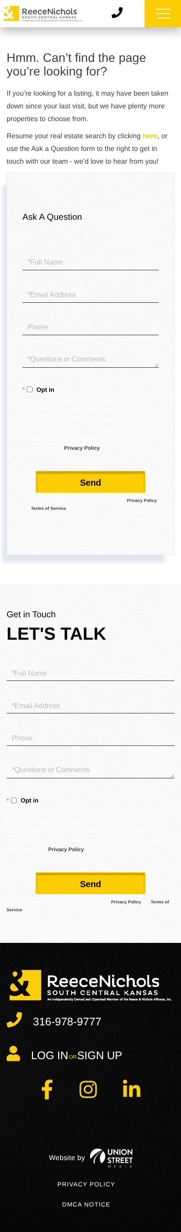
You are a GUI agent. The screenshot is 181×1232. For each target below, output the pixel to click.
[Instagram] (88, 1095)
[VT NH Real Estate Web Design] (90, 1158)
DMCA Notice (86, 1204)
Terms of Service (48, 508)
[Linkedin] (131, 1095)
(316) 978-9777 (120, 13)
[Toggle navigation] (163, 13)
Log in (50, 1055)
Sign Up (99, 1055)
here (149, 136)
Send (90, 482)
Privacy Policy (82, 448)
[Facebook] (47, 1095)
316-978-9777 (67, 1022)
